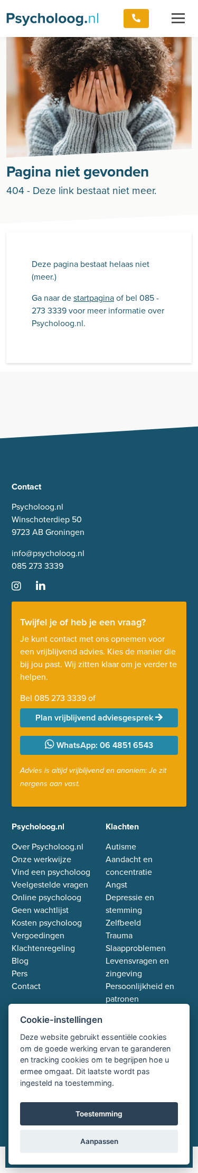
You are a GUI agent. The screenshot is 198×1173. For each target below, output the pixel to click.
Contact (26, 986)
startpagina (93, 297)
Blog (20, 960)
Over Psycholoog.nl (47, 846)
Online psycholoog (46, 897)
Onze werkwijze (41, 859)
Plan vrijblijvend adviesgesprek (95, 718)
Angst (116, 884)
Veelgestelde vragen (50, 884)
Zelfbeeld (123, 922)
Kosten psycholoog (47, 922)
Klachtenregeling (43, 948)
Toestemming (99, 1114)
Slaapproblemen (136, 948)
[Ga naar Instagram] (23, 587)
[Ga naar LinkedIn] (47, 587)
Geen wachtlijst (40, 910)
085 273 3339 (37, 565)
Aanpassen (99, 1141)
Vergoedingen (38, 935)
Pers (19, 973)
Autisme (121, 846)
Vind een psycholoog (51, 872)
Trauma (119, 935)
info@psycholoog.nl (48, 553)
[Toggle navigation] (178, 18)
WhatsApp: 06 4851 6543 (103, 745)
